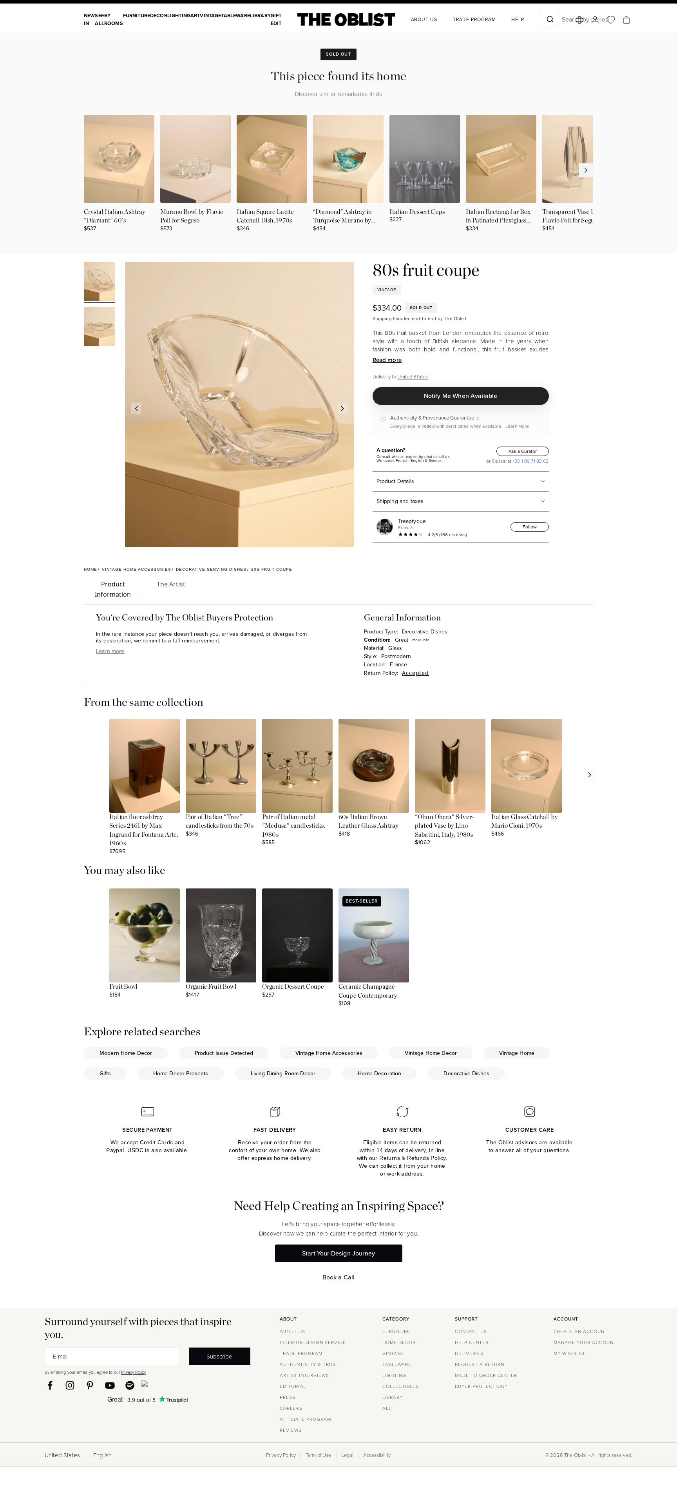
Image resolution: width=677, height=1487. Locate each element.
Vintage (210, 15)
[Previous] (136, 408)
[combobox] (549, 19)
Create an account (581, 1331)
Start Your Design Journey (338, 1253)
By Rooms (113, 19)
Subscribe (219, 1356)
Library (260, 15)
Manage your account (585, 1342)
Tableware (235, 15)
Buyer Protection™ (481, 1386)
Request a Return (479, 1364)
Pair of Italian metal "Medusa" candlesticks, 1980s (293, 826)
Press (287, 1397)
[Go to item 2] (99, 328)
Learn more (110, 651)
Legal (347, 1455)
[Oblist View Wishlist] (610, 20)
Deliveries (469, 1353)
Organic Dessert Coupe (293, 987)
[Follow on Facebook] (50, 1385)
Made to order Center (486, 1375)
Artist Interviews (304, 1375)
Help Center (472, 1342)
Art (195, 15)
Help (517, 19)
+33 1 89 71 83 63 (530, 461)
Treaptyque (412, 521)
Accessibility (377, 1455)
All (386, 1408)
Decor (158, 15)
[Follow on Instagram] (70, 1385)
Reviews (291, 1430)
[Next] (342, 408)
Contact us (471, 1331)
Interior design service (313, 1342)
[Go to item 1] (99, 282)
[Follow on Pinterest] (90, 1385)
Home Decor (399, 1342)
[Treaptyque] (386, 527)
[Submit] (549, 19)
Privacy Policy (133, 1372)
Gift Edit (276, 19)
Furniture (136, 15)
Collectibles (400, 1386)
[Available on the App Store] (180, 1385)
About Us (292, 1331)
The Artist (171, 584)
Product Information (113, 588)
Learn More (517, 426)
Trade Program (474, 19)
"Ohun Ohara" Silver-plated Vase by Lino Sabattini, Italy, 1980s (444, 826)
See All (99, 19)
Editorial (293, 1386)
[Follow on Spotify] (130, 1385)
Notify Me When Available (461, 395)
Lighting (178, 15)
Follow (530, 526)
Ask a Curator (523, 451)
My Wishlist (569, 1353)
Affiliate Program (305, 1419)
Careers (291, 1408)
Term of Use (318, 1455)
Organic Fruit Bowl (211, 987)
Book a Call (338, 1277)
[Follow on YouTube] (110, 1385)
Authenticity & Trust (309, 1364)
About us (424, 19)
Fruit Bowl (123, 987)
